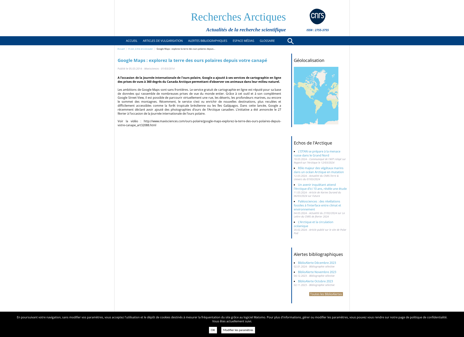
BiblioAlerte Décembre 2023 (317, 263)
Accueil (121, 48)
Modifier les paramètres (238, 330)
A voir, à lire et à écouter (140, 48)
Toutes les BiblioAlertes (326, 294)
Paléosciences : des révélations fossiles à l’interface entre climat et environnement (317, 205)
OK (213, 330)
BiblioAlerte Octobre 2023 (315, 281)
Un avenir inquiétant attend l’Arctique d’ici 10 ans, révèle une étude (320, 187)
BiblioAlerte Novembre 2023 (317, 272)
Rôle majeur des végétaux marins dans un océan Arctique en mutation (319, 170)
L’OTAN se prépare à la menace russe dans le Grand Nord (317, 153)
